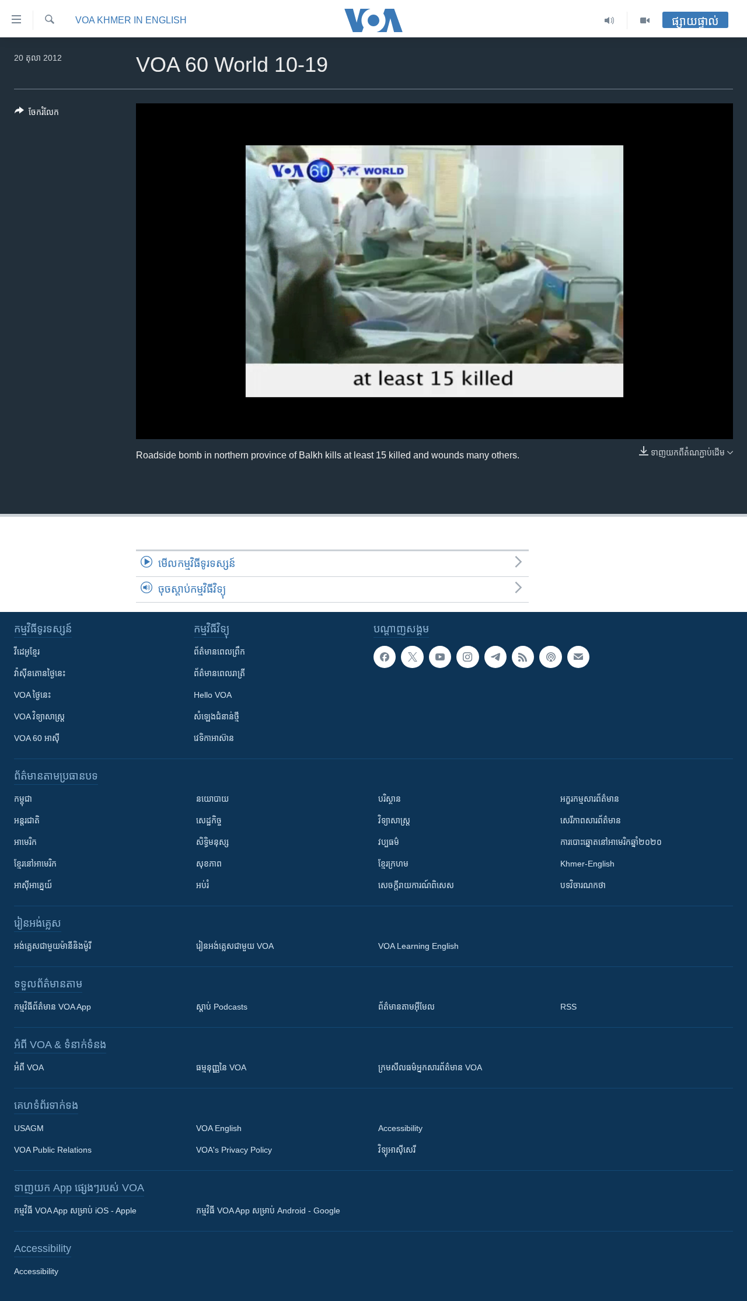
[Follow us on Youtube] (440, 657)
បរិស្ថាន (389, 798)
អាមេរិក (25, 842)
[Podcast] (550, 657)
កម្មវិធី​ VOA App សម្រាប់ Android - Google (268, 1210)
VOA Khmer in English (131, 20)
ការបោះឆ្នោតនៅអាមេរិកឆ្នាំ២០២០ (611, 842)
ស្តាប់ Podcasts (221, 1006)
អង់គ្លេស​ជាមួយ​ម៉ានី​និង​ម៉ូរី (52, 946)
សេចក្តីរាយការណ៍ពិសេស (416, 885)
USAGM (29, 1128)
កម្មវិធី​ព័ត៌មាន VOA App (52, 1006)
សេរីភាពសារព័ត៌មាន (590, 820)
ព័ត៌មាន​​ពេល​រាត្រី (219, 673)
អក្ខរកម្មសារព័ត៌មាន (589, 798)
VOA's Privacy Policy (234, 1149)
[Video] (644, 20)
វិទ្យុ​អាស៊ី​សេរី (397, 1149)
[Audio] (609, 20)
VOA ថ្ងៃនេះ (32, 695)
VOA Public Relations (53, 1149)
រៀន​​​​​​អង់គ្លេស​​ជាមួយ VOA (235, 946)
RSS (568, 1006)
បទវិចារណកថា (583, 885)
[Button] (37, 114)
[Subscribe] (578, 657)
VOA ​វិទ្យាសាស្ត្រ (39, 716)
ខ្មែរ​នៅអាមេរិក (35, 863)
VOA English (219, 1128)
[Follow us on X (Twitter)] (412, 657)
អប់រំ (202, 885)
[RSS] (523, 657)
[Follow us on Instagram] (467, 657)
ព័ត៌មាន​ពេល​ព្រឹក (219, 651)
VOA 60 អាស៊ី (37, 738)
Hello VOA (213, 695)
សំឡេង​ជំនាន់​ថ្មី (216, 716)
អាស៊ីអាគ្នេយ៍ (33, 885)
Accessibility (400, 1128)
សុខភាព (209, 863)
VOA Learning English (418, 946)
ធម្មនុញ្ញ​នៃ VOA (221, 1067)
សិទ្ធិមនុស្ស (212, 842)
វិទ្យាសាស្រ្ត (394, 820)
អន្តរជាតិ (27, 820)
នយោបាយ (212, 798)
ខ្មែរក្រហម (393, 863)
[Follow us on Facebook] (385, 657)
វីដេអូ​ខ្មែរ (27, 651)
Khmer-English (587, 863)
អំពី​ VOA (29, 1067)
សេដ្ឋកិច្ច (209, 820)
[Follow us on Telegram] (495, 657)
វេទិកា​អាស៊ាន (214, 738)
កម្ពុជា (23, 798)
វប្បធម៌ (388, 842)
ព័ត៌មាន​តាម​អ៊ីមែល (406, 1006)
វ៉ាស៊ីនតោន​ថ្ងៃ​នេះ (39, 673)
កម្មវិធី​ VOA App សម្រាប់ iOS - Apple (75, 1210)
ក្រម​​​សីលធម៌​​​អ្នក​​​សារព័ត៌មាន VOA (430, 1067)
